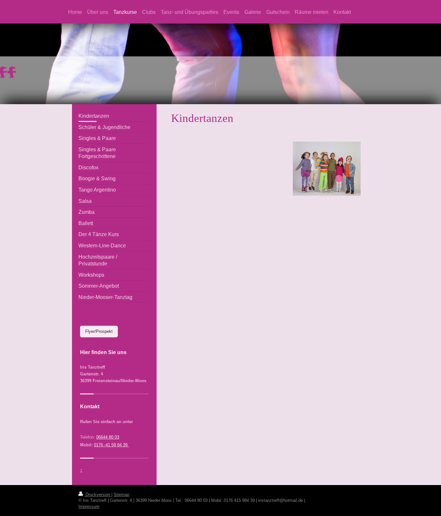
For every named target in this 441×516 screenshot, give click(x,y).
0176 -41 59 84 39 (111, 444)
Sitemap (121, 494)
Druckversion (97, 494)
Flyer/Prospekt (99, 331)
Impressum (88, 506)
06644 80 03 (107, 437)
